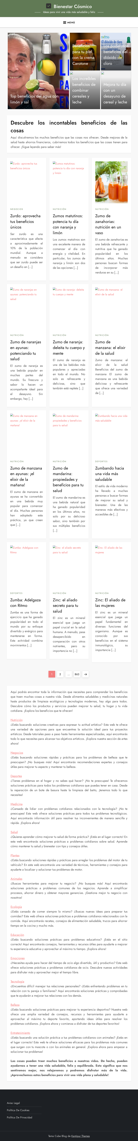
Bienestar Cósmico (73, 6)
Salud (14, 832)
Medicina (17, 804)
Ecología (16, 907)
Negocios (16, 209)
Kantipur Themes (80, 1136)
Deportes (101, 461)
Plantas (15, 855)
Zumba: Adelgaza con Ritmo (25, 603)
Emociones (18, 958)
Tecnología (17, 981)
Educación (17, 935)
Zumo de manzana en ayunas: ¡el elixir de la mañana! (26, 476)
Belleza (15, 1005)
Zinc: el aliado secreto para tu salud (65, 605)
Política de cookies (18, 1110)
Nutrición (59, 209)
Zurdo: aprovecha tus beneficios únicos (25, 221)
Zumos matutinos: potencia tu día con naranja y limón (68, 224)
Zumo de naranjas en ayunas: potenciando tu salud (25, 350)
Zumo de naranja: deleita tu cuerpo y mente (69, 347)
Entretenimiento (20, 1033)
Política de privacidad (19, 1117)
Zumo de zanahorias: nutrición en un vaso (108, 224)
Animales (16, 879)
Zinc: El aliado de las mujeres (110, 603)
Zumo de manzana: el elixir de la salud (110, 347)
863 (77, 674)
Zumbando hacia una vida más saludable (109, 473)
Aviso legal (13, 1103)
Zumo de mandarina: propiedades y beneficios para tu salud (68, 479)
